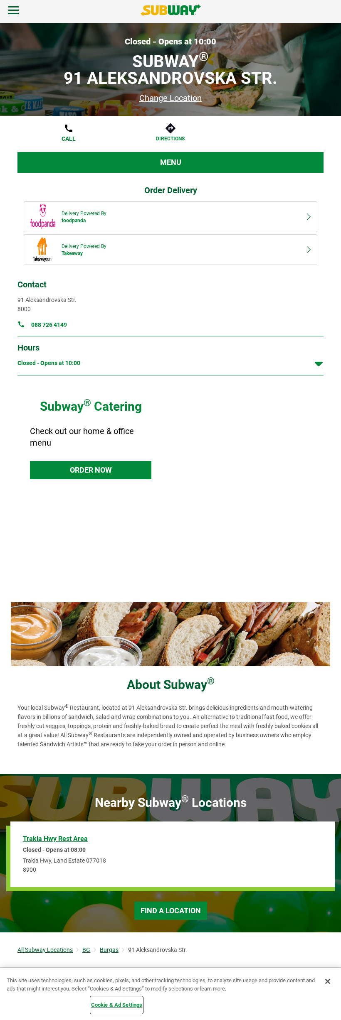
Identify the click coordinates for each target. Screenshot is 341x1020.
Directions (170, 139)
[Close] (328, 981)
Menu (170, 162)
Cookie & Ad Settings (117, 1005)
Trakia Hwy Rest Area (55, 839)
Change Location (170, 98)
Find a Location (171, 910)
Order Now (91, 470)
